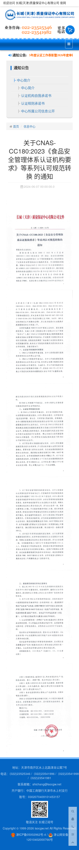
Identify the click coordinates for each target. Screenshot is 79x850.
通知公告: (19, 55)
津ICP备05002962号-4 (30, 834)
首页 (16, 126)
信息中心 (29, 126)
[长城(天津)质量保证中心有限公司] (39, 14)
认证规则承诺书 (33, 103)
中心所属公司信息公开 (38, 111)
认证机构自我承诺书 (36, 95)
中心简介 (23, 80)
